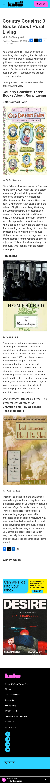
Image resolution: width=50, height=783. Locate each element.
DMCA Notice (10, 727)
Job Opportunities (12, 695)
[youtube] (7, 749)
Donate (42, 4)
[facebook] (7, 734)
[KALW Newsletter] (25, 586)
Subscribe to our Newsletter (16, 716)
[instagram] (7, 739)
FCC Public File (11, 711)
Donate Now (10, 700)
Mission (8, 689)
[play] (4, 779)
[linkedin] (7, 744)
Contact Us (9, 722)
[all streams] (46, 780)
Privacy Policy (10, 705)
